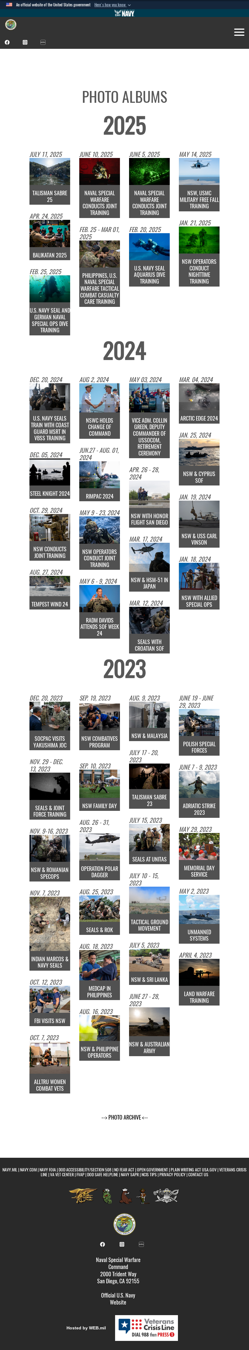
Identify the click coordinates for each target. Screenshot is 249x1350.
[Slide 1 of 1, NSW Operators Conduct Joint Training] (99, 529)
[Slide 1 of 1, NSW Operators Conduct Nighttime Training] (199, 240)
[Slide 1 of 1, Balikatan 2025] (49, 233)
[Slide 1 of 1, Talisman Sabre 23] (149, 776)
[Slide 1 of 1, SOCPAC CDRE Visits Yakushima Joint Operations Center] (49, 716)
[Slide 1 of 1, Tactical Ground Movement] (149, 900)
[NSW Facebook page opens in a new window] (7, 41)
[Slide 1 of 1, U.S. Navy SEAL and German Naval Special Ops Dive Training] (49, 288)
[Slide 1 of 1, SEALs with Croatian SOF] (149, 620)
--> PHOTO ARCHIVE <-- (124, 1117)
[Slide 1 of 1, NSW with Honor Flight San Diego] (149, 494)
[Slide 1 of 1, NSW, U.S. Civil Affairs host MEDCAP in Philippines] (99, 965)
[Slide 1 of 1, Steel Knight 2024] (49, 471)
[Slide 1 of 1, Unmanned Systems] (199, 909)
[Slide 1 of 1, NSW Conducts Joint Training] (49, 527)
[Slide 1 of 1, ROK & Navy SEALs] (99, 908)
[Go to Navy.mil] (124, 13)
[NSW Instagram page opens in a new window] (25, 41)
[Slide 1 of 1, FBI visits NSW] (49, 999)
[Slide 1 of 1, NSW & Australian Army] (149, 1021)
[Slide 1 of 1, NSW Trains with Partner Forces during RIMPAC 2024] (99, 474)
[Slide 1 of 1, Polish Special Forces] (199, 722)
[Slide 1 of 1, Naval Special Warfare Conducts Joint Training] (99, 171)
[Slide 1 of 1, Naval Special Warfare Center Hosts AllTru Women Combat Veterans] (49, 1057)
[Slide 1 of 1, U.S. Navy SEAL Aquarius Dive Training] (149, 246)
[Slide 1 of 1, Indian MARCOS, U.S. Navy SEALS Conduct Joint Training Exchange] (49, 924)
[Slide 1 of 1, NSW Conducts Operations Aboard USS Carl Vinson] (199, 514)
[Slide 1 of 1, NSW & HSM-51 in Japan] (149, 557)
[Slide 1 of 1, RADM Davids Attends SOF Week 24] (99, 598)
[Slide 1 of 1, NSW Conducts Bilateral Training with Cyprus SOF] (199, 452)
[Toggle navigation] (239, 32)
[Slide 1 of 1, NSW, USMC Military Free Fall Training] (199, 171)
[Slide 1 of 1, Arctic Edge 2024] (199, 396)
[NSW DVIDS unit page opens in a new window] (43, 41)
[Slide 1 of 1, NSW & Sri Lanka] (149, 960)
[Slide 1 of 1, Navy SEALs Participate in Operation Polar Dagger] (99, 846)
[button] (113, 5)
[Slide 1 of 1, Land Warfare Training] (199, 972)
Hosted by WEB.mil (86, 1327)
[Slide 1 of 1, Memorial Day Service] (199, 846)
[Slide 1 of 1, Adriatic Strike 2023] (199, 784)
